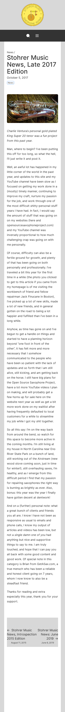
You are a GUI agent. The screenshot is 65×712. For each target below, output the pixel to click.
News (10, 52)
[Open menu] (37, 35)
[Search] (28, 35)
